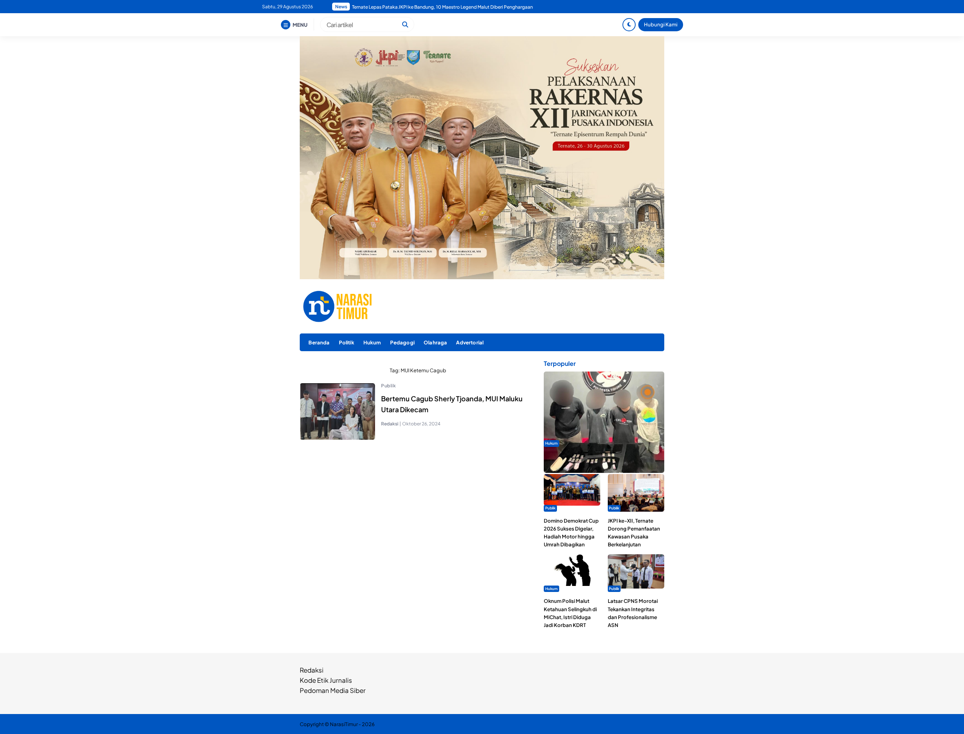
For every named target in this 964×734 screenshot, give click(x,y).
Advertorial (470, 342)
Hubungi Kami (660, 24)
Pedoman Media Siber (333, 690)
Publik (388, 385)
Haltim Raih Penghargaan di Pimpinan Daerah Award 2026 (413, 7)
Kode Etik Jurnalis (326, 680)
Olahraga (435, 342)
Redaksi (311, 670)
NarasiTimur (344, 724)
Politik (346, 342)
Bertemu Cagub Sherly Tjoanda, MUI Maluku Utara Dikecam (452, 404)
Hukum (372, 342)
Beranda (318, 342)
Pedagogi (402, 342)
